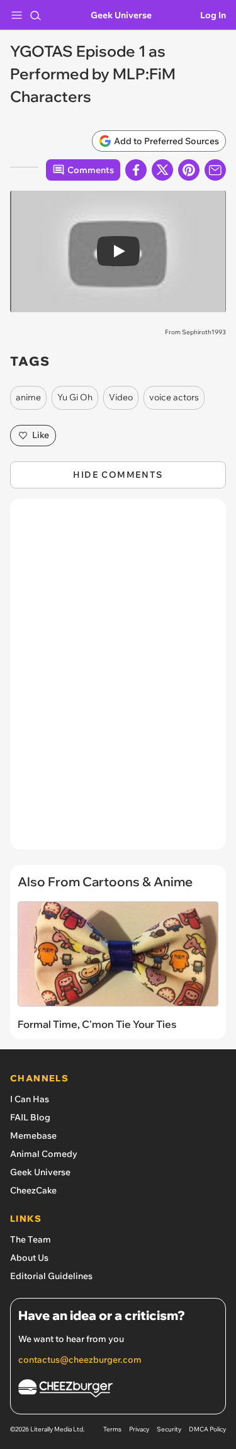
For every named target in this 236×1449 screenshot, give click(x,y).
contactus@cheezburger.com (80, 1359)
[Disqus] (118, 680)
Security (169, 1429)
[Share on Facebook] (136, 170)
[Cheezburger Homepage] (118, 1390)
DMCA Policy (207, 1429)
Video (121, 397)
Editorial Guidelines (51, 1276)
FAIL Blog (30, 1117)
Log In (213, 15)
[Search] (35, 15)
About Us (29, 1257)
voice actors (174, 397)
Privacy (139, 1429)
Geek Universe (121, 15)
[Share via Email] (215, 170)
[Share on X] (162, 170)
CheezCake (33, 1190)
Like (40, 435)
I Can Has (29, 1099)
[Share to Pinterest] (188, 170)
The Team (30, 1239)
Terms (112, 1429)
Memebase (33, 1135)
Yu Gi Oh (75, 397)
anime (28, 397)
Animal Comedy (43, 1153)
